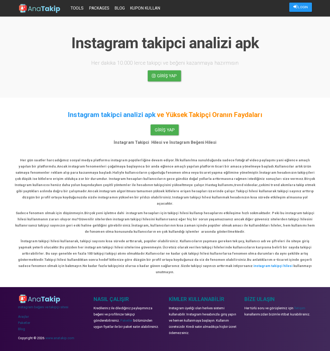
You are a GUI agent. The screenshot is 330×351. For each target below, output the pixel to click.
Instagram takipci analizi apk (111, 115)
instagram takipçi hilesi (272, 266)
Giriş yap (166, 75)
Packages (99, 8)
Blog (119, 8)
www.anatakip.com (60, 338)
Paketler (24, 323)
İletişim (299, 308)
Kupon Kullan (145, 8)
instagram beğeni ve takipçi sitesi (43, 307)
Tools (77, 8)
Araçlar (23, 317)
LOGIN (302, 7)
